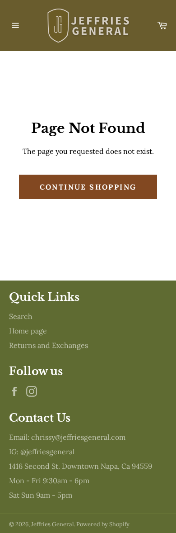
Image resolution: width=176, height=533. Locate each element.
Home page (28, 330)
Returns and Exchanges (48, 345)
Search (20, 316)
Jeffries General (52, 524)
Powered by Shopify (103, 524)
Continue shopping (88, 186)
